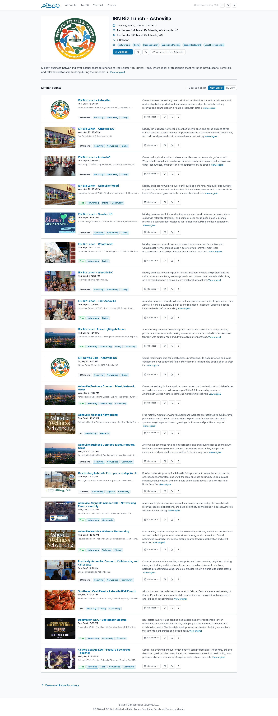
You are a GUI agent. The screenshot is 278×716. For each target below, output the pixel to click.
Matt (216, 5)
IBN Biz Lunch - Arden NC (94, 157)
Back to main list (197, 87)
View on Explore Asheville (169, 52)
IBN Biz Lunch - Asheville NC (96, 128)
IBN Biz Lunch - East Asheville (97, 301)
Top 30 (85, 5)
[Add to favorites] (137, 52)
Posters (111, 5)
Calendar (123, 51)
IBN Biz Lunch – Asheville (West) (98, 185)
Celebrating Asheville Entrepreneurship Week (107, 473)
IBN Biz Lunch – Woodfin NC (95, 244)
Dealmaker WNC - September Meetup (102, 619)
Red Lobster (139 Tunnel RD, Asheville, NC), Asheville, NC (147, 30)
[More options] (178, 116)
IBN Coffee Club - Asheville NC (97, 357)
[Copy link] (145, 52)
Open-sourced (202, 5)
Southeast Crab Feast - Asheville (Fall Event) (107, 591)
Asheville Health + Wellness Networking (103, 531)
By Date (230, 87)
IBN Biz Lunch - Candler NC (95, 214)
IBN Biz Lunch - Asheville (94, 100)
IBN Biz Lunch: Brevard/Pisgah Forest (102, 329)
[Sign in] (234, 5)
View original (117, 72)
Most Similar (216, 87)
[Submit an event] (222, 5)
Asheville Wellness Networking (98, 414)
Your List (98, 5)
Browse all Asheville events (62, 685)
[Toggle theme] (228, 5)
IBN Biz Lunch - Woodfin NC (95, 272)
